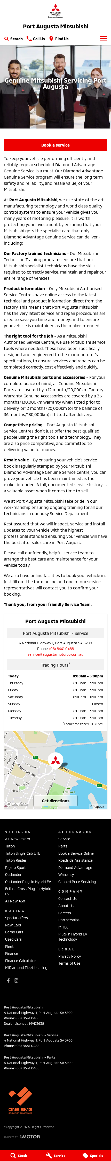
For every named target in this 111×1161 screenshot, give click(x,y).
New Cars (13, 925)
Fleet (9, 946)
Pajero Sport (15, 867)
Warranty (66, 874)
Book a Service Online (76, 853)
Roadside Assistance (75, 860)
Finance (11, 953)
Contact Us (67, 898)
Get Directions (55, 800)
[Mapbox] (18, 804)
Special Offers (16, 918)
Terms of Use (69, 963)
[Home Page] (55, 10)
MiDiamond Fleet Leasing (26, 967)
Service (64, 839)
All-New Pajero (17, 839)
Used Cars (13, 939)
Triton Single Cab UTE (22, 853)
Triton (10, 846)
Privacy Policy (69, 956)
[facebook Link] (8, 980)
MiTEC (63, 927)
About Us (66, 905)
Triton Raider (15, 860)
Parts (62, 846)
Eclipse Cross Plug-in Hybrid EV (28, 891)
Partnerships (69, 920)
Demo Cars (14, 932)
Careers (64, 913)
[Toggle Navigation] (103, 38)
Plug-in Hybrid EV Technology (72, 936)
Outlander (13, 874)
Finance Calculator (20, 960)
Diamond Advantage (75, 867)
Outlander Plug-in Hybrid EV (28, 881)
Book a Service (55, 144)
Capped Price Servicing (77, 881)
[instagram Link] (16, 980)
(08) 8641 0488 (61, 648)
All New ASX (15, 901)
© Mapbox (97, 806)
